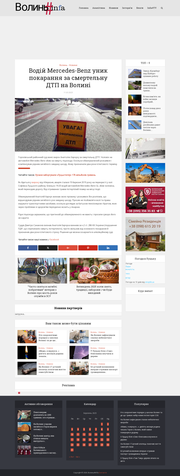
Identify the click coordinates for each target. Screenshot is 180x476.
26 (84, 445)
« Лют (71, 457)
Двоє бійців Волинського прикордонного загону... (45, 450)
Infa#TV (152, 7)
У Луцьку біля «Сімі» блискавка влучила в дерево (102, 354)
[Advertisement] (90, 35)
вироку (35, 182)
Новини (113, 7)
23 (108, 439)
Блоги (139, 7)
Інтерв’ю (127, 7)
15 (102, 434)
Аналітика (98, 7)
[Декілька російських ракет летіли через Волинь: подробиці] (135, 124)
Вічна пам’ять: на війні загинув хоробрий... (151, 99)
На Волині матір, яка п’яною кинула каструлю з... (43, 438)
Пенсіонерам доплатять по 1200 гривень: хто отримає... (44, 415)
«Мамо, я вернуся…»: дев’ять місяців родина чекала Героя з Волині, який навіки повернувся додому (140, 429)
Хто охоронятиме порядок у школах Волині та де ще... (48, 338)
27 (90, 445)
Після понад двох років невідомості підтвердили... (152, 112)
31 (72, 450)
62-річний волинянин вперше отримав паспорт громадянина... (104, 369)
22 (102, 439)
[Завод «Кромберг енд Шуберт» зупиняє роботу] (135, 73)
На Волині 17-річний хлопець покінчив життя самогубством (52, 369)
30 (108, 445)
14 (96, 434)
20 (90, 439)
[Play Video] (24, 168)
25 (78, 445)
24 (72, 445)
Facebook (54, 239)
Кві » (78, 457)
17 (72, 439)
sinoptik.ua (149, 282)
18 (78, 439)
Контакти (103, 472)
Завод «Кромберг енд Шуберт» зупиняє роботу (151, 73)
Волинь (63, 65)
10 (72, 434)
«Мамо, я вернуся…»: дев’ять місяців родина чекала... (51, 354)
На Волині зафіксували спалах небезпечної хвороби (103, 338)
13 (90, 434)
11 (78, 434)
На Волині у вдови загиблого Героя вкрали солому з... (45, 427)
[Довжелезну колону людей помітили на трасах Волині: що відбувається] (135, 85)
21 (96, 439)
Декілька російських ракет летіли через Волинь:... (151, 126)
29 (102, 445)
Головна (83, 7)
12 (84, 434)
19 (84, 439)
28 (96, 445)
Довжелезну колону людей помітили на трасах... (150, 86)
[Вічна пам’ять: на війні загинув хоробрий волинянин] (135, 99)
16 (108, 434)
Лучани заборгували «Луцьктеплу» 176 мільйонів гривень (65, 174)
